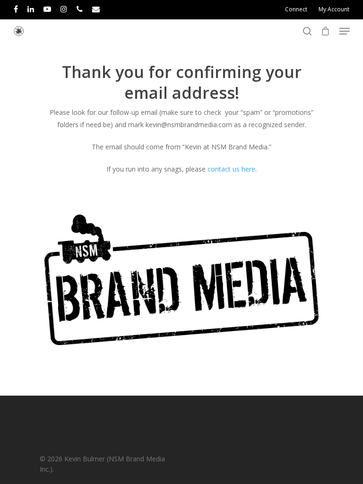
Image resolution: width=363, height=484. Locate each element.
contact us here (231, 168)
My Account (334, 9)
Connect (296, 9)
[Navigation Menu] (344, 31)
